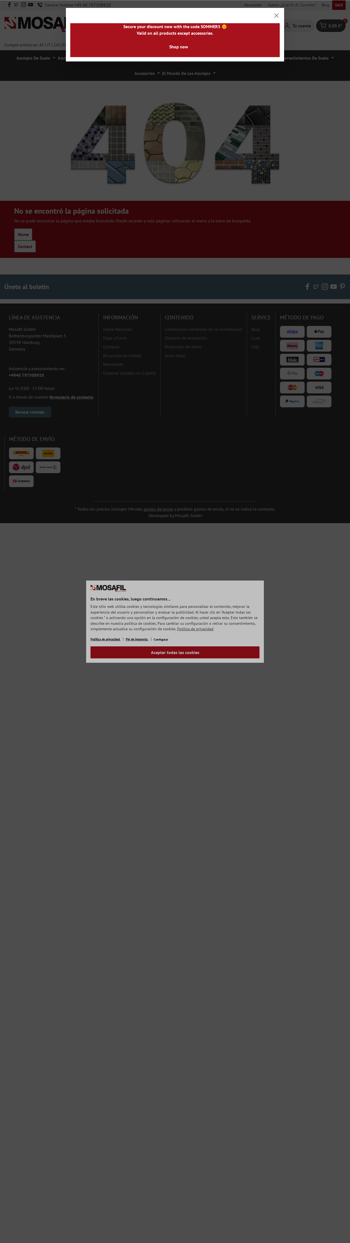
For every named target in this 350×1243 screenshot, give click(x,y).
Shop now (178, 46)
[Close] (276, 15)
